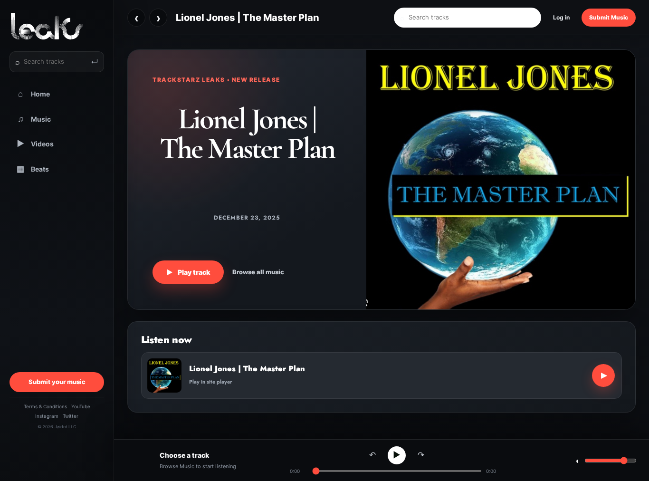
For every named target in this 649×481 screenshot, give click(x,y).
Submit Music (608, 17)
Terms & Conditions (45, 406)
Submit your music (57, 381)
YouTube (80, 406)
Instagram (46, 416)
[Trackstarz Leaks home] (57, 26)
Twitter (70, 416)
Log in (561, 17)
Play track (188, 272)
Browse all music (258, 272)
